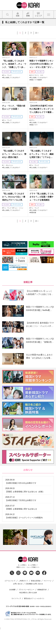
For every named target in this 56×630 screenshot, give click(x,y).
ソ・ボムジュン (8, 165)
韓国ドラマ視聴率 (36, 80)
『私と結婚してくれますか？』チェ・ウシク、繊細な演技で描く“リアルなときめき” (41, 154)
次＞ (37, 33)
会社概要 (12, 589)
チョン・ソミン (18, 208)
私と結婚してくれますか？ (11, 77)
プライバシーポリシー (26, 589)
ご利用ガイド (23, 581)
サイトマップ (16, 598)
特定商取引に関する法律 (28, 592)
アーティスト (16, 71)
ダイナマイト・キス (36, 75)
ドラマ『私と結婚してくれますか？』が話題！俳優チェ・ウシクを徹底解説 (41, 196)
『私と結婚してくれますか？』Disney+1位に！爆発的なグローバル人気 (13, 196)
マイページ (47, 581)
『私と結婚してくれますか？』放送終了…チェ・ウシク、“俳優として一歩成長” (14, 64)
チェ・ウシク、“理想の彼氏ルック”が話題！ (13, 107)
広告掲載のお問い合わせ (34, 584)
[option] (15, 537)
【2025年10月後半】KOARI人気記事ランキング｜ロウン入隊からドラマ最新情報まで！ (41, 109)
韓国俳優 (33, 212)
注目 (32, 71)
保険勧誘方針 (42, 589)
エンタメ (6, 71)
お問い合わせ (18, 584)
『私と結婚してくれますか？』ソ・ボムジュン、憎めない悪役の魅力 (14, 154)
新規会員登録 (35, 581)
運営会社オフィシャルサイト (34, 598)
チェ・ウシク (7, 75)
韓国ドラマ (33, 125)
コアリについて (10, 581)
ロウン (32, 120)
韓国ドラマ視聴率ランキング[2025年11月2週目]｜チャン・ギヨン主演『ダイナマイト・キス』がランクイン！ (41, 64)
